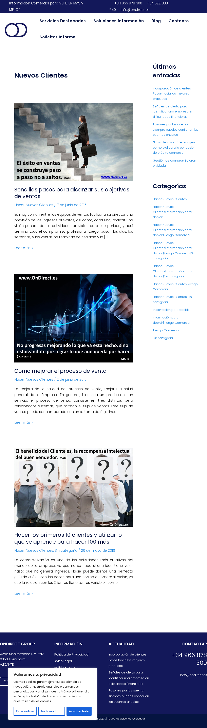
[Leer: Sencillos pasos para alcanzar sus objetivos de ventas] (73, 141)
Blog (156, 21)
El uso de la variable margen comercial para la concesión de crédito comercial (174, 147)
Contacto (179, 21)
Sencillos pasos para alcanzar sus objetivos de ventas (71, 193)
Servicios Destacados (63, 21)
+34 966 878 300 (127, 3)
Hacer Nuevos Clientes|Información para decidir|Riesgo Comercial (172, 230)
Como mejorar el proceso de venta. (61, 371)
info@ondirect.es (135, 9)
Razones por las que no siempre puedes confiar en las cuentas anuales (175, 129)
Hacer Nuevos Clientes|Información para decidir (172, 212)
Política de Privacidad (71, 654)
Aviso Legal (63, 661)
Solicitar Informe (57, 37)
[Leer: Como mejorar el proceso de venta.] (73, 317)
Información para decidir (171, 310)
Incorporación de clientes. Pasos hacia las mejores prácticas (172, 93)
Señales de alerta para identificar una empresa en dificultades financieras (173, 111)
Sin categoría (66, 550)
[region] (52, 694)
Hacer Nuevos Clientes (33, 205)
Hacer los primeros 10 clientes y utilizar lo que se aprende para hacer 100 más (68, 538)
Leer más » (23, 247)
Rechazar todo (51, 711)
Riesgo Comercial (166, 330)
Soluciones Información (119, 21)
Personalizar (25, 711)
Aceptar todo (79, 711)
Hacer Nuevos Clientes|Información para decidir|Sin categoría (172, 271)
